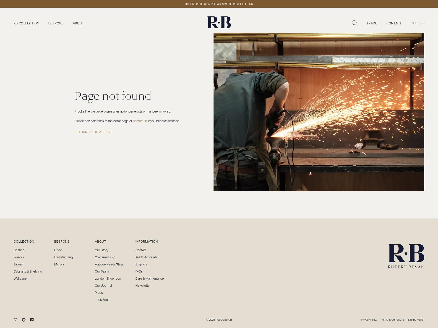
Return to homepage (93, 132)
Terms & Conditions (392, 319)
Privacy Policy (369, 319)
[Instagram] (15, 320)
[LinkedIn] (32, 320)
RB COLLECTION (26, 23)
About (78, 23)
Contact (394, 23)
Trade (372, 23)
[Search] (354, 23)
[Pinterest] (24, 320)
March (420, 319)
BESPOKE (56, 23)
